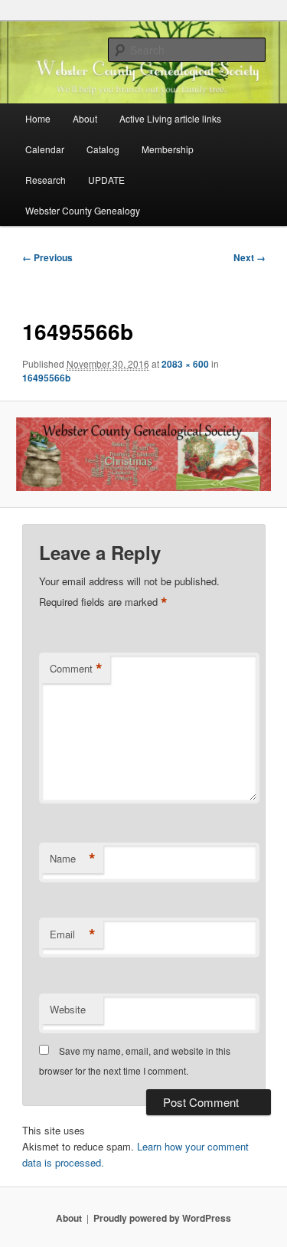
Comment (76, 668)
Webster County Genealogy (82, 210)
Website (68, 1009)
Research (45, 179)
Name (73, 858)
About (85, 118)
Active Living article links (170, 118)
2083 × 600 (185, 364)
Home (38, 118)
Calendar (44, 148)
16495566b (46, 378)
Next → (249, 257)
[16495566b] (143, 454)
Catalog (102, 148)
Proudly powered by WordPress (162, 1218)
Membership (168, 148)
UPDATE (106, 179)
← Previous (47, 257)
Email (73, 934)
